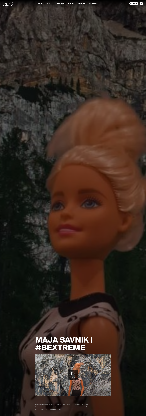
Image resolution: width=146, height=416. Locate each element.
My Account (93, 3)
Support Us (60, 3)
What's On (49, 3)
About (40, 3)
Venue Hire (81, 3)
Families (71, 3)
